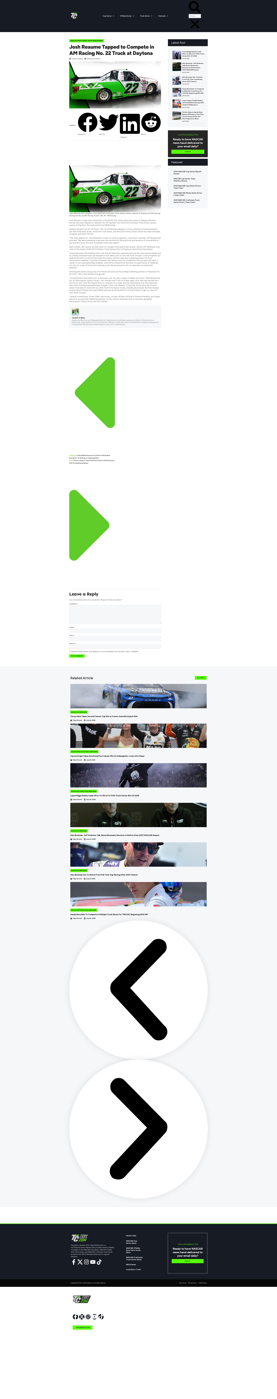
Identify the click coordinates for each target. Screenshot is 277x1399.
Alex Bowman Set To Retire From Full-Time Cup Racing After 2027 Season (192, 79)
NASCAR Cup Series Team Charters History (184, 180)
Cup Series (107, 16)
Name (72, 627)
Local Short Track (133, 1269)
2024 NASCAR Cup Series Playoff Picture (187, 173)
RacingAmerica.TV (80, 1378)
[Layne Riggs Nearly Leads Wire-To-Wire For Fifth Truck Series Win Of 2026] (176, 55)
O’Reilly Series (125, 16)
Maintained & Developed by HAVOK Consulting (142, 1283)
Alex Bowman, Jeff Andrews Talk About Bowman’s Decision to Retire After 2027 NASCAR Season (114, 835)
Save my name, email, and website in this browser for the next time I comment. (105, 651)
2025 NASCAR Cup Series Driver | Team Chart (187, 187)
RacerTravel (78, 1388)
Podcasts (162, 16)
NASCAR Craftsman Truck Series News (86, 41)
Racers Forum (78, 1393)
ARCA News (131, 1264)
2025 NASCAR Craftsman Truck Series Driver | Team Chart (186, 201)
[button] (195, 7)
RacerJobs (77, 1383)
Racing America (79, 1373)
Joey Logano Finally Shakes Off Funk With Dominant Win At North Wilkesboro (193, 103)
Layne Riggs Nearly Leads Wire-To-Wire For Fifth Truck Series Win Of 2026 (193, 54)
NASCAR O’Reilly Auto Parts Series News (133, 1250)
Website (72, 643)
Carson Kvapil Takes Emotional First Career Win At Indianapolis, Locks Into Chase (107, 756)
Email (72, 635)
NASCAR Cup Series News (79, 712)
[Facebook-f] (73, 1262)
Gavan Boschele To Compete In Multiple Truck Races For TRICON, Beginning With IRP (193, 91)
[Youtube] (93, 1262)
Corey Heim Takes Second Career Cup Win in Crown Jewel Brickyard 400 (103, 716)
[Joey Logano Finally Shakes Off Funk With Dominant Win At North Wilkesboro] (176, 103)
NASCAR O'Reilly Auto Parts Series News (84, 751)
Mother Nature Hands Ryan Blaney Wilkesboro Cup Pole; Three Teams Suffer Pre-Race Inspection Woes (193, 115)
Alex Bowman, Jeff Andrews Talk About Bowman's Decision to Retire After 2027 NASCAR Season (192, 66)
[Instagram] (86, 1262)
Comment (73, 604)
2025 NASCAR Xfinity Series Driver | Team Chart (188, 194)
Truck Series (145, 16)
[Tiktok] (99, 1262)
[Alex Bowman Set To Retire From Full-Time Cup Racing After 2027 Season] (176, 80)
